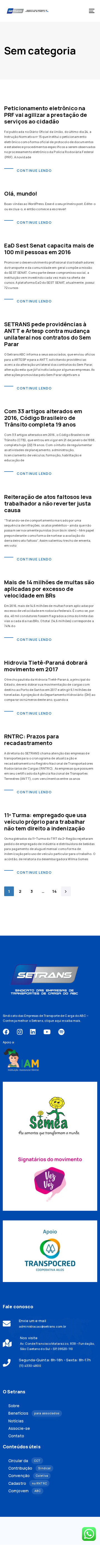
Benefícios (33, 1413)
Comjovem (24, 1490)
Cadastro (27, 1483)
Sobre (14, 1405)
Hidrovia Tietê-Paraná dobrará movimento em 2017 (46, 666)
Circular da (24, 1460)
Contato (16, 1435)
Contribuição (29, 1468)
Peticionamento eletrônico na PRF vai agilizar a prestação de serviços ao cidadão (45, 114)
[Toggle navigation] (79, 11)
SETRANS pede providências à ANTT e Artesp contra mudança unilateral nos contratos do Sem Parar (47, 334)
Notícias (16, 1420)
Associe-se (19, 1428)
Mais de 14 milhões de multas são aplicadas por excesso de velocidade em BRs (49, 588)
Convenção (28, 1475)
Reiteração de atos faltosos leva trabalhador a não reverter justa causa (48, 503)
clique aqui (52, 1020)
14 (54, 891)
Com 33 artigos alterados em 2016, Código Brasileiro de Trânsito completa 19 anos (43, 417)
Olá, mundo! (20, 193)
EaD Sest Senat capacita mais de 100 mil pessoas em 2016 (49, 249)
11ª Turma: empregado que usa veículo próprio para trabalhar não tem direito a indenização (45, 821)
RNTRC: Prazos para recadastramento (31, 740)
